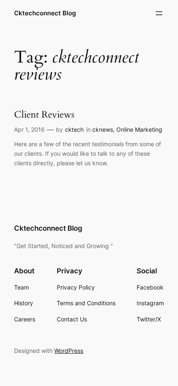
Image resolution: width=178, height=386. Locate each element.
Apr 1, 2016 (29, 129)
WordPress (68, 350)
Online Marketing (139, 129)
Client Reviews (44, 115)
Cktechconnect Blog (45, 13)
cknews (102, 129)
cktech (74, 129)
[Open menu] (159, 13)
